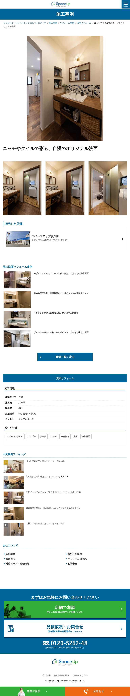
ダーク (43, 436)
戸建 (75, 436)
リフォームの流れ (77, 558)
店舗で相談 (65, 609)
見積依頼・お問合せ (65, 628)
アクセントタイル (15, 436)
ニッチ (53, 436)
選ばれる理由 (75, 554)
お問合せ (72, 563)
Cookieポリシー (80, 675)
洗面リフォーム (65, 378)
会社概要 (10, 554)
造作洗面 (86, 436)
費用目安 (10, 558)
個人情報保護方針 (62, 675)
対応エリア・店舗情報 (17, 563)
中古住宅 (65, 436)
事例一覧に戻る (65, 356)
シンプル (31, 436)
